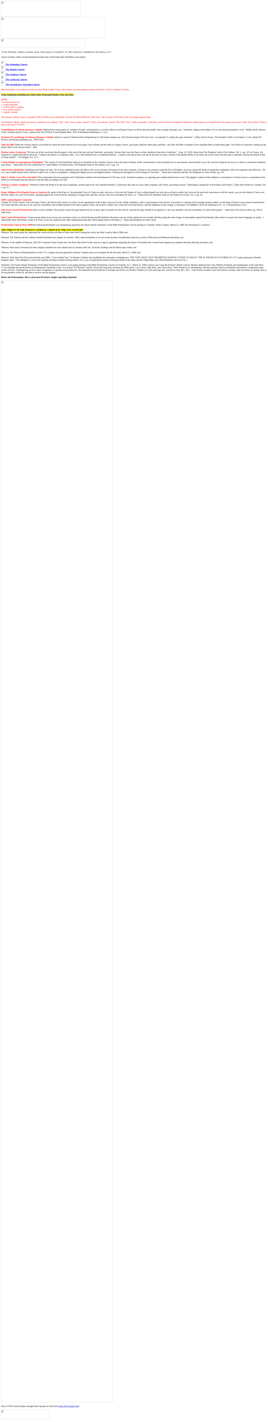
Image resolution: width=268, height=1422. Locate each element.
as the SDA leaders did (68, 1406)
